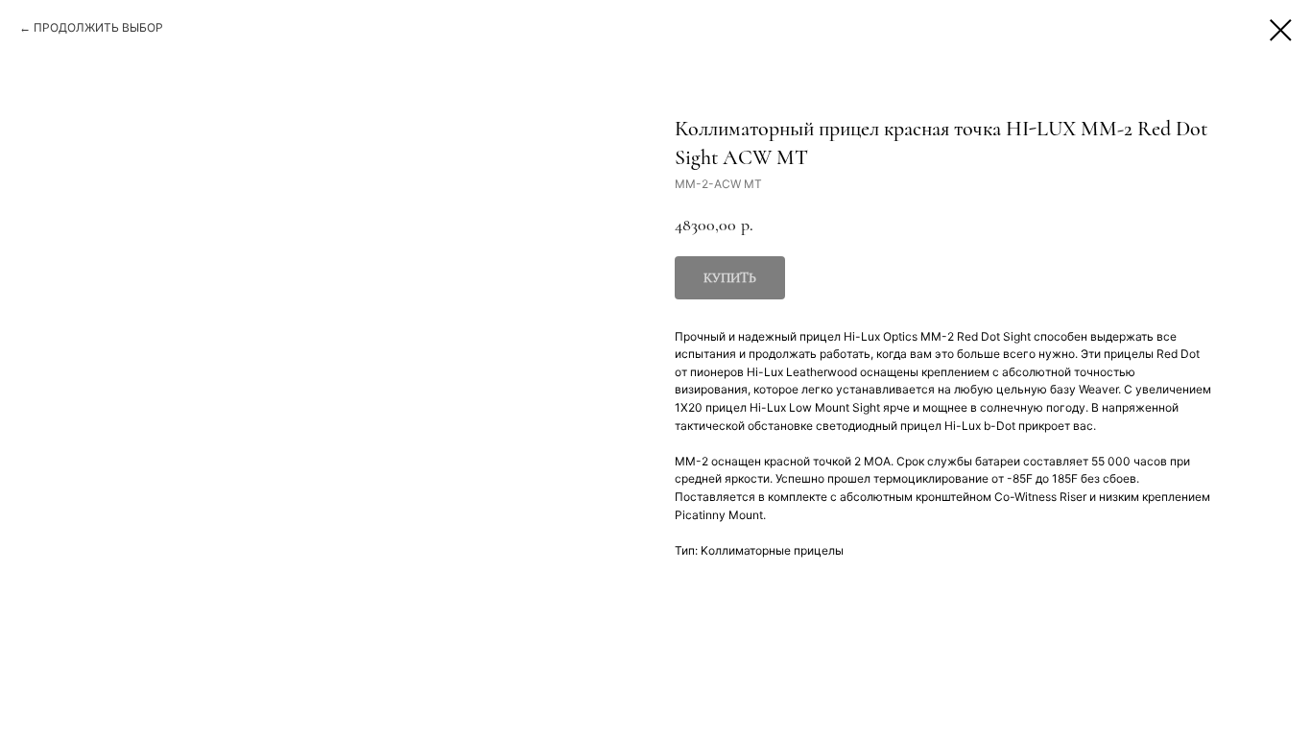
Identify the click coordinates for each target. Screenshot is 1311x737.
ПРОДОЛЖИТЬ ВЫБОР (98, 27)
